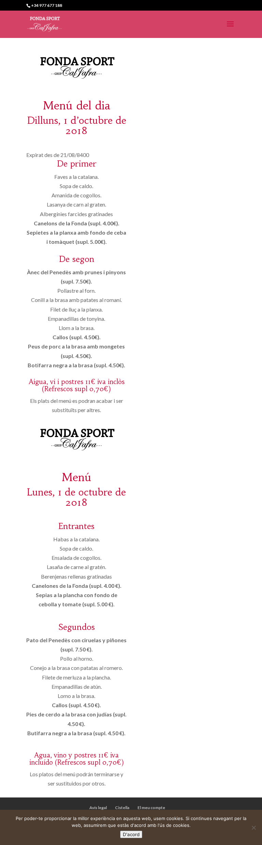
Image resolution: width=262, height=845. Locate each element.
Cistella (122, 807)
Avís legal (98, 807)
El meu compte (151, 807)
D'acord (131, 834)
